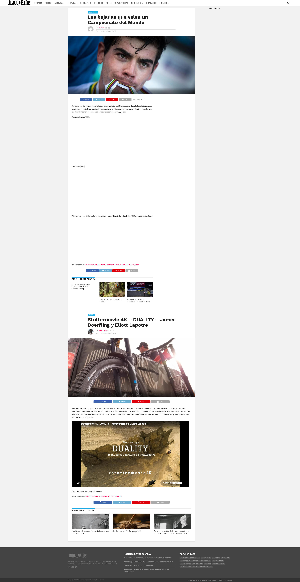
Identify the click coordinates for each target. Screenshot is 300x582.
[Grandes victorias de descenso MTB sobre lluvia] (140, 297)
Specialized (206, 558)
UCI (133, 265)
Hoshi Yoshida (91, 496)
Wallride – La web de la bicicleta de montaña (205, 580)
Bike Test (38, 3)
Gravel (195, 564)
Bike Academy (137, 3)
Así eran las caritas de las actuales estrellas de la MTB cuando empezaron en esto (171, 532)
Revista (196, 561)
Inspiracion (151, 3)
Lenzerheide (99, 265)
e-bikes (215, 564)
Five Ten (208, 564)
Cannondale (205, 561)
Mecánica (164, 3)
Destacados (194, 558)
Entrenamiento (121, 3)
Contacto (228, 580)
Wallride (101, 28)
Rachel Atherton (123, 265)
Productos (85, 3)
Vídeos (48, 3)
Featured (89, 265)
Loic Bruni (110, 265)
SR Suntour (192, 567)
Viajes (108, 3)
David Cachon (103, 330)
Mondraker (203, 567)
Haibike (183, 567)
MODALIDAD (72, 3)
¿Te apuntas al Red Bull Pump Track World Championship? (81, 286)
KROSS (214, 561)
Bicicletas (59, 3)
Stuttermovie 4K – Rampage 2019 (127, 531)
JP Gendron (104, 496)
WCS (137, 265)
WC (211, 567)
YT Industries (186, 564)
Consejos (98, 3)
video (222, 564)
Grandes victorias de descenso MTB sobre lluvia (138, 301)
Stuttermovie (115, 496)
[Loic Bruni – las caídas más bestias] (112, 297)
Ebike (221, 561)
